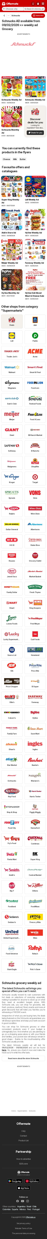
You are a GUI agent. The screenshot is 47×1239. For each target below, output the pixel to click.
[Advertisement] (23, 52)
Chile (34, 1206)
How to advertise (23, 1159)
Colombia (7, 1209)
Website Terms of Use (23, 1228)
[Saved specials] (33, 4)
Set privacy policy (23, 1223)
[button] (38, 4)
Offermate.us (30, 1217)
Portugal (35, 1209)
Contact (23, 1136)
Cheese (6, 159)
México (22, 1209)
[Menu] (43, 4)
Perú (29, 1209)
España (15, 1209)
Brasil (29, 1206)
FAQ (23, 1131)
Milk (15, 159)
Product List (23, 1140)
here (4, 1050)
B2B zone (23, 1163)
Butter (23, 159)
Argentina (21, 1206)
